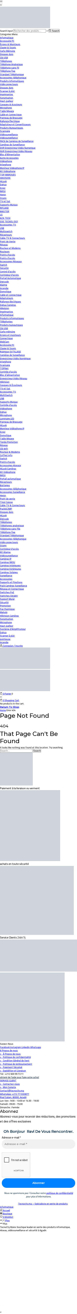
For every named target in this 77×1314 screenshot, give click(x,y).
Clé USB (4, 328)
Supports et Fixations (11, 582)
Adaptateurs (6, 298)
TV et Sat (5, 201)
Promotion (5, 605)
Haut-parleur (6, 626)
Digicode (4, 519)
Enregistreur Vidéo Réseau (13, 378)
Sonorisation (6, 619)
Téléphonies (6, 321)
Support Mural (7, 599)
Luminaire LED (7, 418)
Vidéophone (6, 408)
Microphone (6, 415)
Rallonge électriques (10, 301)
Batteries (5, 485)
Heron (3, 495)
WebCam (4, 342)
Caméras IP (5, 559)
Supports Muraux (9, 402)
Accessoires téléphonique (13, 489)
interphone (5, 362)
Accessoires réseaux (10, 465)
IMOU (3, 475)
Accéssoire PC (7, 345)
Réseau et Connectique (12, 589)
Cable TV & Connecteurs (12, 505)
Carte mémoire (7, 331)
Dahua (3, 412)
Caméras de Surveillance (12, 355)
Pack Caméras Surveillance (13, 585)
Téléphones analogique (12, 525)
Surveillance (6, 575)
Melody (3, 612)
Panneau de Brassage (11, 422)
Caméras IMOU (7, 562)
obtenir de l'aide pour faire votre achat (19, 1077)
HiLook (3, 425)
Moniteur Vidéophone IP (12, 428)
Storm (3, 545)
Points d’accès (7, 462)
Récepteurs (6, 482)
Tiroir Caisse (6, 502)
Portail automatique (10, 479)
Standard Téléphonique (12, 535)
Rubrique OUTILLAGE (10, 351)
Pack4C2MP (6, 509)
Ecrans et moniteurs (10, 335)
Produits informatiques (12, 318)
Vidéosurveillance (9, 134)
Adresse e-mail (11, 1137)
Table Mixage (7, 438)
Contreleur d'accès (9, 549)
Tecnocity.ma (25, 1203)
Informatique (6, 37)
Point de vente (7, 499)
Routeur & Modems (10, 452)
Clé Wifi (4, 448)
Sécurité (4, 268)
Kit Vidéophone (7, 472)
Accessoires (6, 579)
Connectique (6, 338)
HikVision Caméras (9, 616)
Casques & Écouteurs (11, 385)
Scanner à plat (7, 636)
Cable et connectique (10, 295)
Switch (3, 458)
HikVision (4, 382)
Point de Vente (7, 241)
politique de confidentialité (59, 1193)
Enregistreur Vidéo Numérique (15, 358)
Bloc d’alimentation (10, 375)
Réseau (4, 244)
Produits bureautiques (11, 325)
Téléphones (6, 522)
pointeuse (5, 639)
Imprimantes (6, 311)
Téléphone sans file (10, 529)
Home (3, 710)
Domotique (5, 291)
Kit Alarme (5, 552)
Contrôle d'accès (8, 372)
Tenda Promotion (9, 442)
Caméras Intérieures (10, 565)
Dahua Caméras (8, 305)
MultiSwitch (6, 395)
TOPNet (4, 368)
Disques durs (6, 512)
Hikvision (4, 308)
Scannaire (5, 365)
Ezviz (2, 432)
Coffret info (6, 455)
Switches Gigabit (9, 596)
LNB (2, 398)
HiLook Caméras (8, 468)
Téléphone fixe (7, 532)
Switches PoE (7, 592)
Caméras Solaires (9, 572)
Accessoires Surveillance (12, 492)
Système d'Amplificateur (13, 629)
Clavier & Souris (8, 348)
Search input (6, 31)
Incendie (4, 642)
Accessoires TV (8, 392)
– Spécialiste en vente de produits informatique (34, 1205)
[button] (0, 1312)
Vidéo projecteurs (9, 542)
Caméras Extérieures (10, 569)
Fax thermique (7, 609)
